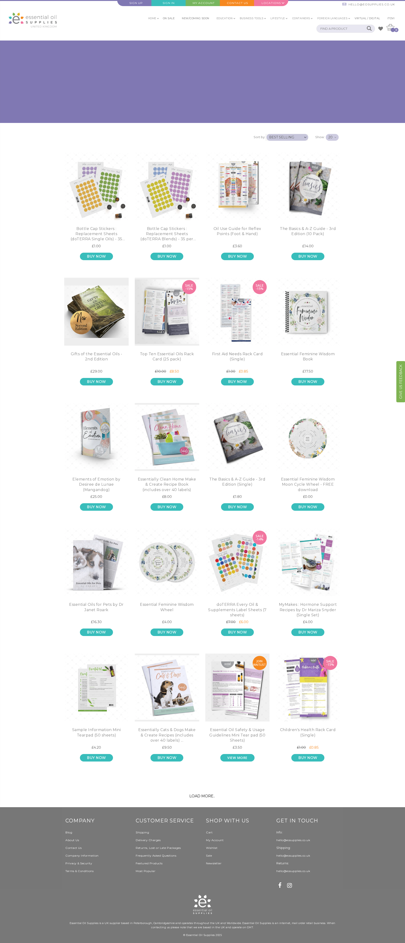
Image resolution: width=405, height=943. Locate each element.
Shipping (142, 832)
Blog (68, 832)
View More (237, 757)
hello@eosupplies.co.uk (372, 4)
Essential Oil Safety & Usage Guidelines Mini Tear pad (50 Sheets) (237, 735)
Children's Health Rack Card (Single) (308, 732)
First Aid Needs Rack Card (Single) (237, 356)
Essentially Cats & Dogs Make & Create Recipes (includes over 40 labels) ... (166, 735)
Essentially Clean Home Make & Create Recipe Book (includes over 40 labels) (167, 484)
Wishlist (212, 848)
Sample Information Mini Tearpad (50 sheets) (96, 732)
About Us (72, 840)
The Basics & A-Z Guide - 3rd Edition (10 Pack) (308, 231)
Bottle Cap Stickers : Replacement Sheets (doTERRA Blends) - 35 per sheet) (166, 234)
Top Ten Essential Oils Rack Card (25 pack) (167, 356)
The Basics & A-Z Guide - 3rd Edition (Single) (237, 482)
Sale (209, 855)
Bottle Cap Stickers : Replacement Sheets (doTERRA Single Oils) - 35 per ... (96, 234)
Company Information (82, 855)
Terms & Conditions (79, 871)
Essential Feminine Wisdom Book (308, 356)
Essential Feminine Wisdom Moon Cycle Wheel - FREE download (308, 484)
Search (369, 29)
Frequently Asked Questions (156, 855)
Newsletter (213, 863)
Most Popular (145, 871)
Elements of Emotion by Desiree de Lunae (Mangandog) (96, 484)
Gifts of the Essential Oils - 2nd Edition (96, 356)
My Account (204, 3)
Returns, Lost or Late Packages (158, 848)
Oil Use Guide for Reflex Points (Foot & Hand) (237, 231)
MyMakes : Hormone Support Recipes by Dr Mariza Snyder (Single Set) (308, 609)
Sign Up (136, 3)
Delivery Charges (148, 840)
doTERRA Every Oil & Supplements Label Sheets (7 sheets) (237, 609)
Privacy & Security (78, 863)
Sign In (169, 3)
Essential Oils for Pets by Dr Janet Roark (96, 607)
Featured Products (149, 863)
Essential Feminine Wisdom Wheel (167, 607)
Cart (209, 832)
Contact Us (237, 3)
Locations (271, 3)
